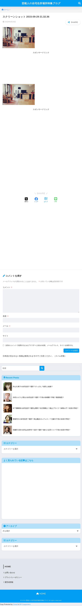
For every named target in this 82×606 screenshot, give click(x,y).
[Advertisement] (41, 69)
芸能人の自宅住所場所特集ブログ (41, 3)
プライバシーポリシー (13, 577)
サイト (5, 336)
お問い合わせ (10, 573)
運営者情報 (9, 582)
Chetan (15, 604)
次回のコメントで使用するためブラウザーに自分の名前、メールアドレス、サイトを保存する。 (39, 345)
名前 (6, 316)
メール (7, 326)
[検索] (42, 368)
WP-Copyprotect (24, 604)
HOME (42, 593)
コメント (7, 287)
